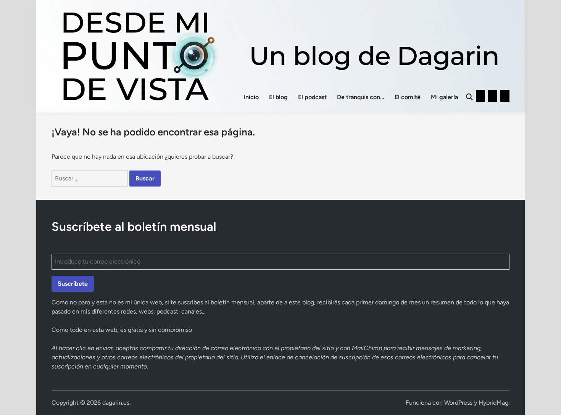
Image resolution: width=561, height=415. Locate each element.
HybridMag (493, 402)
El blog (278, 97)
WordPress (458, 402)
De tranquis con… (360, 97)
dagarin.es (115, 402)
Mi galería (444, 97)
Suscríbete (73, 283)
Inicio (251, 97)
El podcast (312, 97)
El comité (408, 97)
